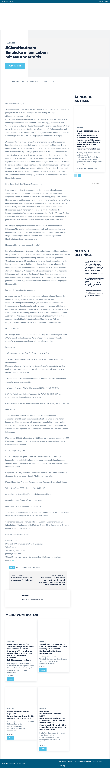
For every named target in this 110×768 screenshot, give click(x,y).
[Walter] (9, 81)
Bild (18, 567)
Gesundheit (26, 567)
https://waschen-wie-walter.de (32, 599)
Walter (15, 81)
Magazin (10, 43)
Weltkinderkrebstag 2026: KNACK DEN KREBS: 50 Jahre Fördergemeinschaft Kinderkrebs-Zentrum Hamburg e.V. (53, 648)
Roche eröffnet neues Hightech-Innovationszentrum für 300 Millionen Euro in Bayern (21, 715)
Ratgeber (36, 567)
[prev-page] (75, 175)
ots (13, 560)
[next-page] (79, 175)
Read (11, 679)
